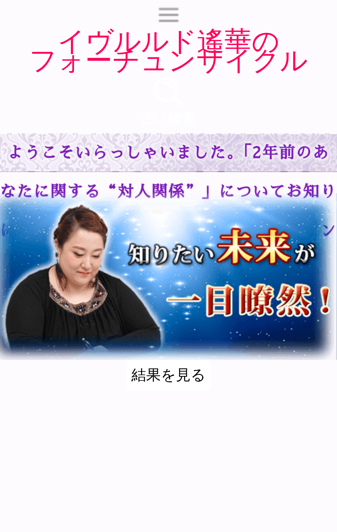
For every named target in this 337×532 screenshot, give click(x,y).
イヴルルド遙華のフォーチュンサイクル (168, 51)
